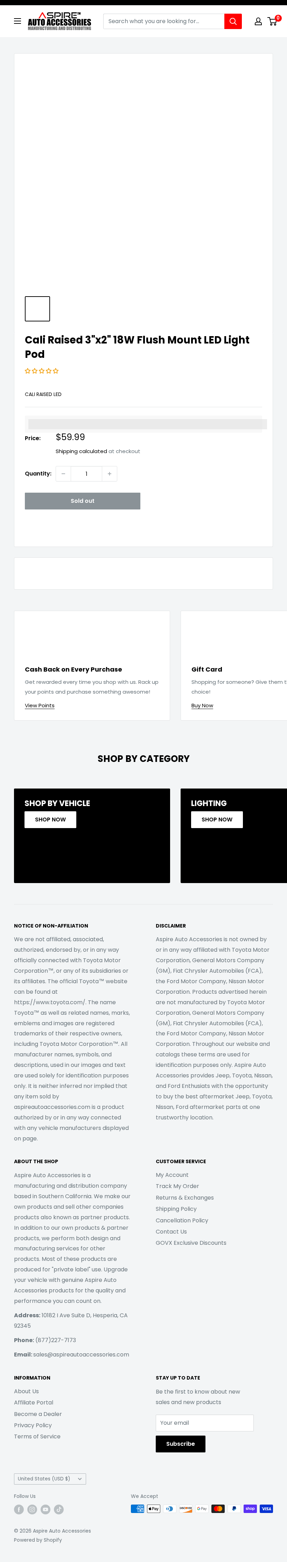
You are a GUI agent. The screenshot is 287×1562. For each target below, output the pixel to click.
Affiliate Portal (33, 1402)
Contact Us (171, 1232)
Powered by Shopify (38, 1539)
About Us (26, 1391)
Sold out (82, 501)
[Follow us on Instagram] (32, 1509)
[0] (272, 21)
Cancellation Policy (182, 1220)
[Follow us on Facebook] (19, 1509)
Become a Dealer (38, 1414)
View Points (40, 705)
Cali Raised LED (43, 394)
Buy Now (202, 705)
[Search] (233, 21)
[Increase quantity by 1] (109, 473)
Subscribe (180, 1444)
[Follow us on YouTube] (45, 1509)
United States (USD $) (44, 1479)
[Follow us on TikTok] (59, 1509)
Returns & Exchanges (185, 1198)
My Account (172, 1175)
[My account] (258, 21)
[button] (42, 371)
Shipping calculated (81, 451)
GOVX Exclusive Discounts (191, 1243)
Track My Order (177, 1186)
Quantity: (38, 474)
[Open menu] (17, 21)
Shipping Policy (176, 1209)
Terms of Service (37, 1436)
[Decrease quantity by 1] (63, 473)
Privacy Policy (33, 1425)
